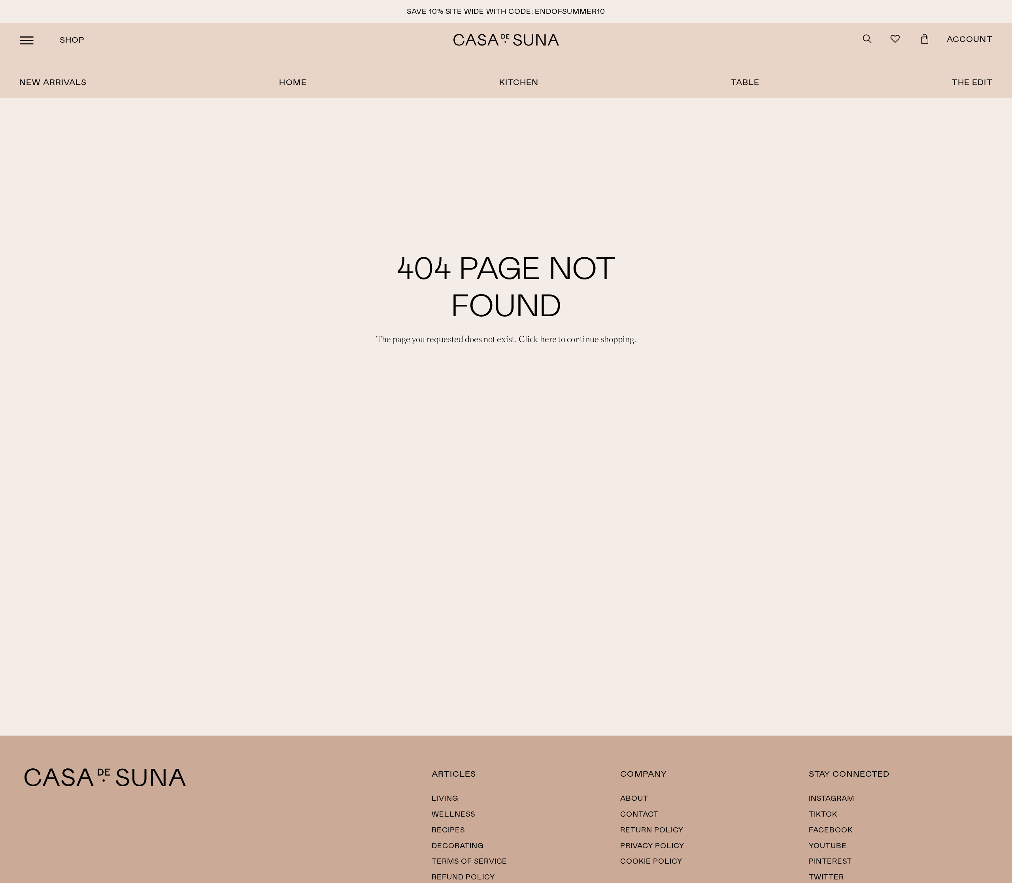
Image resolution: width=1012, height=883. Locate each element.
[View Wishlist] (896, 40)
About (634, 798)
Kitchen (519, 82)
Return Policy (651, 829)
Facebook (831, 829)
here (548, 339)
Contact (639, 813)
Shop (72, 39)
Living (445, 798)
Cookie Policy (651, 861)
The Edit (972, 82)
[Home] (105, 783)
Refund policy (463, 876)
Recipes (448, 829)
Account (970, 38)
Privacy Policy (652, 845)
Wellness (453, 813)
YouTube (828, 845)
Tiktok (823, 813)
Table (745, 82)
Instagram (831, 798)
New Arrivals (53, 82)
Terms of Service (469, 861)
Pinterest (830, 861)
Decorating (457, 845)
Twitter (826, 876)
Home (292, 82)
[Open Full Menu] (26, 40)
